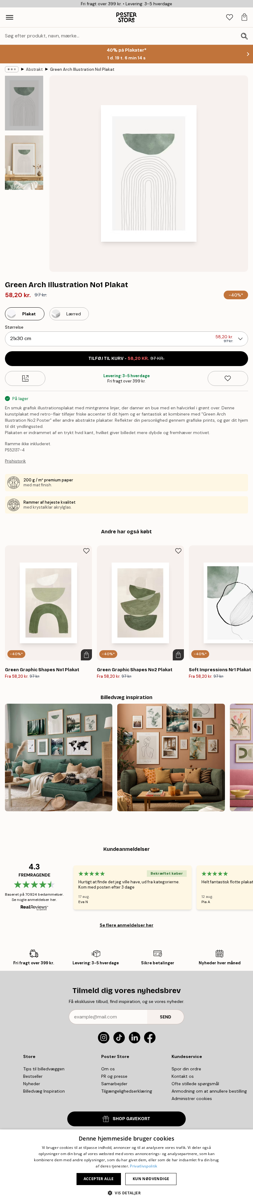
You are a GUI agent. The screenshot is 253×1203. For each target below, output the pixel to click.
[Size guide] (25, 378)
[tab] (229, 17)
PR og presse (114, 1076)
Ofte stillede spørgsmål (195, 1083)
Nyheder (31, 1083)
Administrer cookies (192, 1098)
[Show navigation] (9, 17)
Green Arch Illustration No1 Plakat (82, 69)
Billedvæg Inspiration (44, 1091)
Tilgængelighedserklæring (126, 1091)
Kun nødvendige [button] (151, 1178)
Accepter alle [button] (99, 1178)
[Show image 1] (24, 103)
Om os (108, 1069)
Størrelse (14, 327)
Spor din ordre (186, 1069)
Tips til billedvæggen (43, 1069)
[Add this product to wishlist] (228, 378)
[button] (126, 1193)
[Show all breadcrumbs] (12, 69)
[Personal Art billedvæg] (171, 757)
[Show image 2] (24, 162)
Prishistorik (15, 461)
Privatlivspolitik (143, 1166)
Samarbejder (114, 1083)
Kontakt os (183, 1076)
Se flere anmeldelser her (126, 925)
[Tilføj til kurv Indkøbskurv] (86, 654)
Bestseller (33, 1076)
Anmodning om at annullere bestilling (209, 1091)
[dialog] (126, 1166)
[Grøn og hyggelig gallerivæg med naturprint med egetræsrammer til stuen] (58, 757)
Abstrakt (34, 69)
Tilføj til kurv (126, 358)
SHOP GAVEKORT (131, 1118)
